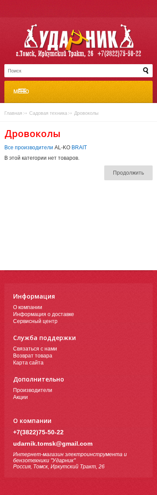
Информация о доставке (43, 314)
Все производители (28, 147)
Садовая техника (48, 113)
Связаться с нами (35, 349)
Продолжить (128, 173)
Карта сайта (28, 363)
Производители (32, 390)
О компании (27, 307)
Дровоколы (86, 113)
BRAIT (79, 147)
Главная (13, 113)
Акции (20, 397)
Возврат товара (32, 356)
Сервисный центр (35, 321)
